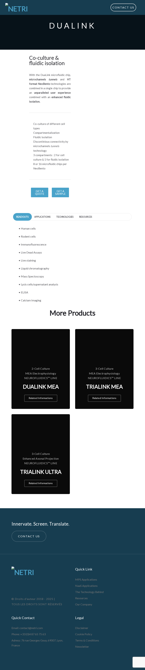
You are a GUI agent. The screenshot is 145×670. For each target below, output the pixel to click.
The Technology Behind (89, 592)
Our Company (83, 604)
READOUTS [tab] (22, 216)
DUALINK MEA (41, 386)
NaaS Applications (86, 585)
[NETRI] (16, 7)
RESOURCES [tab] (85, 216)
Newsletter (82, 646)
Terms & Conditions (87, 640)
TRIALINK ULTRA (40, 471)
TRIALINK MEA (104, 386)
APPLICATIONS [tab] (42, 216)
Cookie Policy (83, 634)
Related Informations (41, 397)
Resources (81, 598)
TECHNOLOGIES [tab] (65, 216)
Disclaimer (81, 628)
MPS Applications (86, 579)
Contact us (29, 536)
